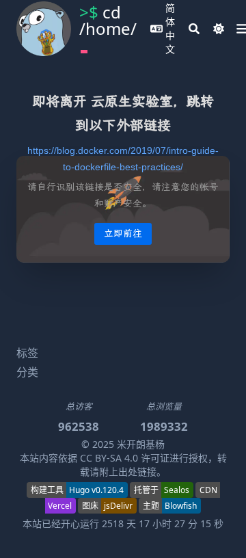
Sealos (176, 490)
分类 (27, 372)
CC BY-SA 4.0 (109, 457)
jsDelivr (118, 506)
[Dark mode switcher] (218, 28)
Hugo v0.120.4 (96, 490)
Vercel (60, 506)
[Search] (194, 28)
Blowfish (181, 506)
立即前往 (123, 233)
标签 (27, 352)
